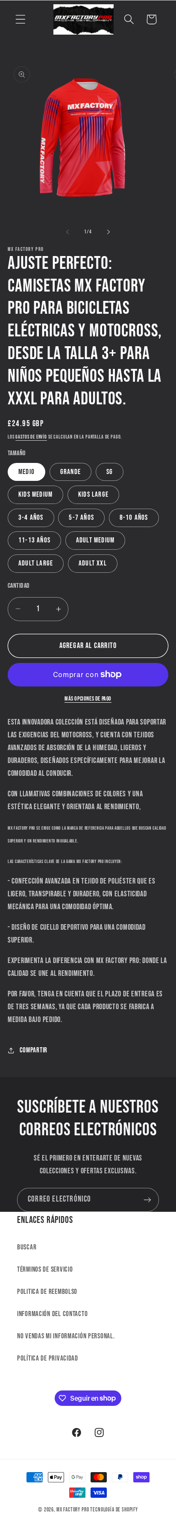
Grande (70, 472)
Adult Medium (95, 540)
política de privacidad (47, 1358)
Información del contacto (52, 1314)
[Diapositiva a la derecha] (108, 232)
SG (109, 472)
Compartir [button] (33, 1050)
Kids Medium (35, 494)
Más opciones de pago (88, 698)
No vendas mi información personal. (65, 1336)
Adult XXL (93, 563)
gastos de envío (31, 437)
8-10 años (134, 517)
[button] (20, 19)
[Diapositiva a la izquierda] (67, 232)
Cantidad (19, 586)
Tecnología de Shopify (114, 1509)
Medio (26, 472)
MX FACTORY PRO (72, 1509)
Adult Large (35, 563)
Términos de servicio (45, 1269)
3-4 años (31, 517)
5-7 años (81, 517)
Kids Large (93, 494)
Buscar (26, 1247)
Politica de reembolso (47, 1291)
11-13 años (34, 540)
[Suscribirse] (147, 1200)
